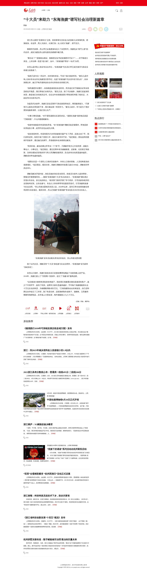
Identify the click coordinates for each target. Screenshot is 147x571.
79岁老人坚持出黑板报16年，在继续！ (109, 109)
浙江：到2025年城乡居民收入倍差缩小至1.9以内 (47, 350)
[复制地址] (106, 29)
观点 (67, 3)
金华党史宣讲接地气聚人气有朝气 (105, 55)
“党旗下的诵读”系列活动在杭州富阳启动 (67, 449)
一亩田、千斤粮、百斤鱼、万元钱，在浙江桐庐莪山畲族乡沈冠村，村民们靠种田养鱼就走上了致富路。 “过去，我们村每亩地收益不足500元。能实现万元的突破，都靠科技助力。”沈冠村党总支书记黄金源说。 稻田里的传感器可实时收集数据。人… (56, 430)
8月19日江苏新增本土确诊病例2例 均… (110, 140)
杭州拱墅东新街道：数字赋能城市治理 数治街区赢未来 (50, 539)
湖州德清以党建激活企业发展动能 (105, 58)
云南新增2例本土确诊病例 (106, 132)
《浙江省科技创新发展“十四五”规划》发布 (44, 517)
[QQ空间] (101, 29)
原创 (49, 10)
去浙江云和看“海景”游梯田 (105, 106)
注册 (121, 3)
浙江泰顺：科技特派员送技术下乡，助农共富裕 (47, 495)
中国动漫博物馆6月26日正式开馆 (63, 399)
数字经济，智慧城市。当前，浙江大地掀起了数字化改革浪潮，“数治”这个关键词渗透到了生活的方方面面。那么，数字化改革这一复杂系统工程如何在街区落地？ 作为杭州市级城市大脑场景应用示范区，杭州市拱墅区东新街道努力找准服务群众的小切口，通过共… (56, 545)
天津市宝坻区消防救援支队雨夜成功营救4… (112, 128)
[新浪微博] (90, 29)
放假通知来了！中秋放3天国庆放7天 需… (111, 124)
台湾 (86, 3)
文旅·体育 (55, 3)
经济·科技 (41, 3)
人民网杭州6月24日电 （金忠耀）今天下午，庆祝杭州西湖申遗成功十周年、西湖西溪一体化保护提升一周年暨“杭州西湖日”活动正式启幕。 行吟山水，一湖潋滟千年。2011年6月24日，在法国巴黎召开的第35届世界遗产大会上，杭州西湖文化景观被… (56, 480)
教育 (97, 3)
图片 (94, 3)
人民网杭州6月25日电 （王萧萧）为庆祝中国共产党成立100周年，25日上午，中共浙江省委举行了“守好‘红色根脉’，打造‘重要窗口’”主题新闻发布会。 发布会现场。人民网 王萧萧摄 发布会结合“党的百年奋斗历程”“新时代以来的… (57, 356)
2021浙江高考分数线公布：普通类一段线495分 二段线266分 (52, 372)
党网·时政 (34, 3)
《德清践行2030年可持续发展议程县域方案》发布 (48, 328)
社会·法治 (48, 3)
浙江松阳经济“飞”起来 (104, 102)
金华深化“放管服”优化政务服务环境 (106, 65)
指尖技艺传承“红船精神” (102, 52)
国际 (75, 3)
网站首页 (27, 3)
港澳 (82, 3)
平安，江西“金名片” (104, 136)
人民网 (43, 10)
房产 (101, 3)
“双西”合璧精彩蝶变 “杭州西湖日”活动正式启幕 (47, 473)
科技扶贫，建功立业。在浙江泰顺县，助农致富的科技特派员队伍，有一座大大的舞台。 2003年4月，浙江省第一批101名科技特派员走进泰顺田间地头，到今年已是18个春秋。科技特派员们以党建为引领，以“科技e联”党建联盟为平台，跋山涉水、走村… (56, 502)
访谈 (71, 3)
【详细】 (55, 337)
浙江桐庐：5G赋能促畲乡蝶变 (38, 424)
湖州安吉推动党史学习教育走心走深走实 (107, 61)
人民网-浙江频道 (47, 29)
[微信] (95, 29)
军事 (79, 3)
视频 (90, 3)
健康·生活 (62, 3)
